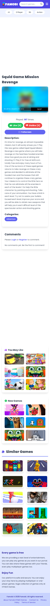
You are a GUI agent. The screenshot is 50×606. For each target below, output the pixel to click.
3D (30, 12)
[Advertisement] (25, 46)
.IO (9, 12)
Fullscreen (26, 132)
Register (23, 239)
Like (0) (17, 125)
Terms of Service (28, 602)
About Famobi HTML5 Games (15, 600)
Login (13, 239)
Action (39, 12)
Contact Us (33, 600)
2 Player (19, 12)
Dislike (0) (34, 125)
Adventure (11, 219)
